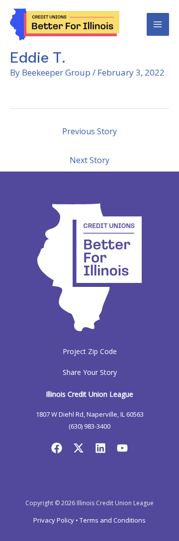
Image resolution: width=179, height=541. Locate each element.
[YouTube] (122, 448)
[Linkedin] (100, 448)
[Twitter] (78, 448)
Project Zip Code (90, 351)
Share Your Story (90, 372)
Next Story (89, 160)
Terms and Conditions (113, 520)
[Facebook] (56, 448)
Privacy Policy (53, 520)
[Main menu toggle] (158, 24)
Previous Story (89, 131)
